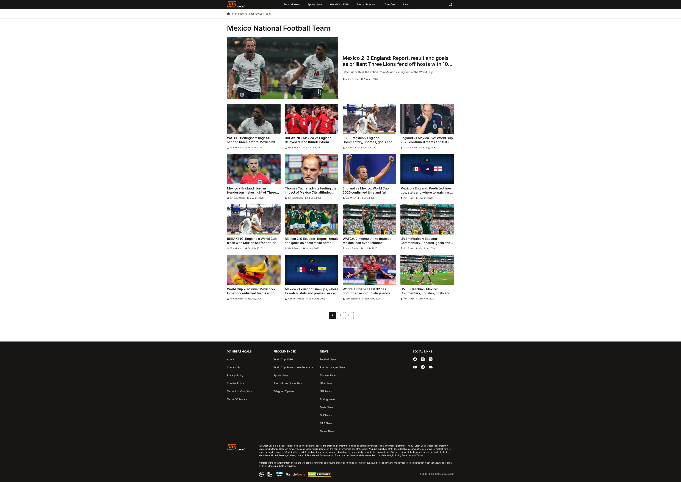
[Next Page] (356, 315)
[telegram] (423, 367)
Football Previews (366, 4)
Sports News (315, 4)
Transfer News (328, 375)
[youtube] (415, 367)
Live (405, 4)
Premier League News (332, 367)
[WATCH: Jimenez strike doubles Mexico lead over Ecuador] (369, 219)
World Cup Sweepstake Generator (293, 367)
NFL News (326, 391)
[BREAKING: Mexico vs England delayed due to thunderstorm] (311, 119)
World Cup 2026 (339, 4)
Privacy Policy (235, 375)
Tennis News (327, 431)
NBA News (326, 383)
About (230, 359)
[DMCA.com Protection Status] (319, 475)
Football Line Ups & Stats (288, 383)
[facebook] (415, 359)
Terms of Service (237, 399)
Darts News (326, 407)
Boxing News (327, 399)
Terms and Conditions (240, 391)
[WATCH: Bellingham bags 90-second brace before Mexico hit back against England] (254, 119)
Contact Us (233, 367)
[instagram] (430, 359)
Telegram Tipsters (283, 391)
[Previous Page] (324, 315)
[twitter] (423, 359)
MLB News (326, 423)
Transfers (389, 4)
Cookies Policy (235, 383)
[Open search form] (450, 4)
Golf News (326, 415)
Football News (292, 4)
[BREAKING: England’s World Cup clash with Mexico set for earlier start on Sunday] (254, 219)
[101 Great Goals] (238, 461)
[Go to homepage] (236, 4)
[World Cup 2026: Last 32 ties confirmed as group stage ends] (369, 270)
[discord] (430, 367)
